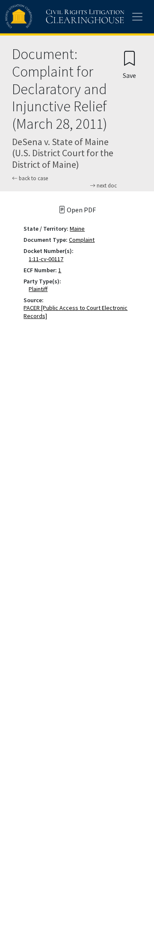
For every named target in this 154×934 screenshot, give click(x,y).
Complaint (82, 240)
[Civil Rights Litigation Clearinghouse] (48, 16)
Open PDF (80, 209)
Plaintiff (39, 289)
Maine (77, 228)
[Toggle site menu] (137, 17)
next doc (106, 185)
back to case (33, 178)
